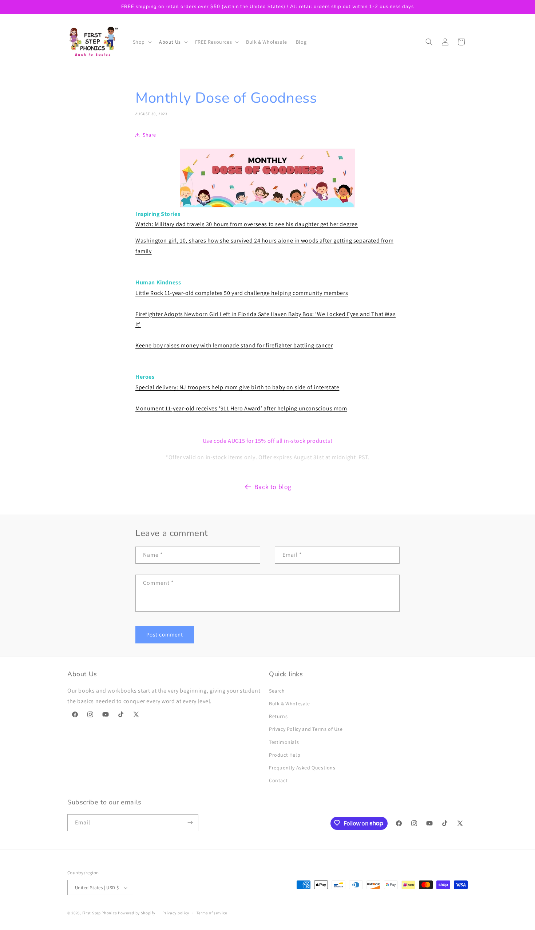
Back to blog (273, 486)
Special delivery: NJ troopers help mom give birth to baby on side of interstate (237, 387)
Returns (278, 716)
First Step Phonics (99, 913)
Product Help (284, 755)
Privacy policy (175, 912)
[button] (141, 42)
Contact (278, 780)
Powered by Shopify (136, 913)
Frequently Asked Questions (302, 767)
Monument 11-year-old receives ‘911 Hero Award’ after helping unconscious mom (241, 408)
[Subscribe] (190, 822)
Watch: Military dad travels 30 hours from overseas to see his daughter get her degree (246, 224)
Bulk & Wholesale (289, 703)
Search (277, 690)
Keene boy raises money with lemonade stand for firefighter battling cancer (234, 345)
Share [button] (149, 134)
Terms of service (212, 912)
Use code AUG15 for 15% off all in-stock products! (267, 441)
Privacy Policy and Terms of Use (306, 729)
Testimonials (284, 742)
